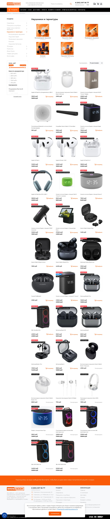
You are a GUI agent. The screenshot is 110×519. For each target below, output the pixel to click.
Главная (82, 490)
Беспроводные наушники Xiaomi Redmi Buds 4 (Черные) (91, 364)
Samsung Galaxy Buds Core (87, 262)
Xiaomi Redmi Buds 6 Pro (62, 262)
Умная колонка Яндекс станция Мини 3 (91, 194)
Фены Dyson (11, 51)
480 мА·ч (13, 78)
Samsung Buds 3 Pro (85, 296)
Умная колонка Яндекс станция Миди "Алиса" (90, 127)
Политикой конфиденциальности (67, 509)
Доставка (36, 10)
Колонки (11, 41)
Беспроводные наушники (17, 34)
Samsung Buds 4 (60, 364)
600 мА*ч (13, 73)
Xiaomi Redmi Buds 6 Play (87, 228)
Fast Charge (14, 93)
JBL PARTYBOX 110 (36, 464)
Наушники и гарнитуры (14, 32)
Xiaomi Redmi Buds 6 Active (38, 262)
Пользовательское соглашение (90, 507)
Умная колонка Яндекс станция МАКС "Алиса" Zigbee (90, 93)
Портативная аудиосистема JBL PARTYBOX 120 (64, 431)
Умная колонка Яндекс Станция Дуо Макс (66, 229)
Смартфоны (10, 23)
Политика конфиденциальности (90, 505)
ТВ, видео (10, 46)
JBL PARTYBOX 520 (61, 464)
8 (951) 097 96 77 (82, 3)
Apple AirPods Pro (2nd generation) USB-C (42, 92)
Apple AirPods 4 (35, 160)
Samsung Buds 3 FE (61, 330)
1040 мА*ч (14, 80)
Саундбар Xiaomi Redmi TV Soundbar (65, 126)
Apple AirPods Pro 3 (85, 160)
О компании (84, 492)
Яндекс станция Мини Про (38, 430)
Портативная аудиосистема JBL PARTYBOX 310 (88, 431)
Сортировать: (83, 63)
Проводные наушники (16, 39)
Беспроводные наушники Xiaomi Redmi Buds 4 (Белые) (66, 93)
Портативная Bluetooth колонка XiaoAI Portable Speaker (41, 127)
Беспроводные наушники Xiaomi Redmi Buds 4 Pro (42, 398)
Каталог (23, 10)
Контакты (81, 10)
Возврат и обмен (54, 10)
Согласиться (55, 513)
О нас (30, 10)
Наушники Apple (14, 37)
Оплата (44, 10)
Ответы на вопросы (69, 10)
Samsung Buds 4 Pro (36, 364)
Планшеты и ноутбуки (14, 25)
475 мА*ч (13, 83)
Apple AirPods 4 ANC (61, 160)
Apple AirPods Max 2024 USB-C (39, 194)
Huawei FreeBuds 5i (36, 296)
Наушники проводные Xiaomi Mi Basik (66, 398)
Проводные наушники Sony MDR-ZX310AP (89, 398)
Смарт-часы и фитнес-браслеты (13, 28)
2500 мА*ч (14, 76)
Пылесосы (10, 49)
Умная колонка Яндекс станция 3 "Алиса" (67, 296)
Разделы (14, 10)
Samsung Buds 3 (84, 330)
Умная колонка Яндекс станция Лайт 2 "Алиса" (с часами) (66, 195)
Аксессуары (10, 56)
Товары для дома (12, 53)
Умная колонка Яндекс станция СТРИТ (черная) (41, 229)
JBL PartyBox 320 (35, 330)
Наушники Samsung (15, 44)
